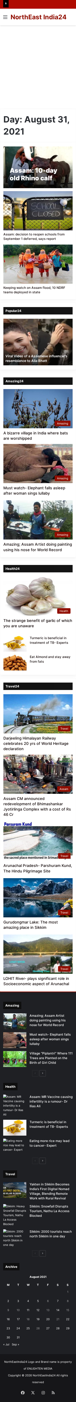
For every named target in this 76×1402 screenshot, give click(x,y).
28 (58, 1328)
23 (8, 1328)
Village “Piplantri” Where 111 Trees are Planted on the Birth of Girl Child (51, 1058)
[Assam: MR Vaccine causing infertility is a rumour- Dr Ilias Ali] (14, 1106)
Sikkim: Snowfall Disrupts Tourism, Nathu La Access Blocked (49, 1211)
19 (38, 1319)
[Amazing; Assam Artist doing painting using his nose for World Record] (14, 1021)
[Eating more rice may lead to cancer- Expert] (14, 1146)
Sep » (15, 1344)
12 (38, 1310)
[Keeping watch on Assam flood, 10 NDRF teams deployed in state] (37, 264)
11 (28, 1310)
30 (8, 1337)
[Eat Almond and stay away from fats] (15, 662)
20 (48, 1319)
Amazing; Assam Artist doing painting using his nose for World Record (48, 1020)
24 (18, 1328)
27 (47, 1328)
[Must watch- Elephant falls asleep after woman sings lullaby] (14, 1040)
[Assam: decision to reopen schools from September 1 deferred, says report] (37, 210)
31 (18, 1337)
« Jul (6, 1344)
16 (8, 1319)
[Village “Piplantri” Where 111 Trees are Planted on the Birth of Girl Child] (14, 1059)
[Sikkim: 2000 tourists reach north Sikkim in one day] (14, 1238)
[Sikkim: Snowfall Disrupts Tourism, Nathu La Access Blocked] (14, 1215)
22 (67, 1319)
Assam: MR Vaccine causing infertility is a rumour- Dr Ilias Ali (51, 1101)
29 (67, 1328)
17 (18, 1319)
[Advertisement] (38, 65)
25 (28, 1328)
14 (57, 1310)
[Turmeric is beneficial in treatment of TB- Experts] (15, 644)
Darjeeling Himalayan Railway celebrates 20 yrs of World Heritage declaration (36, 743)
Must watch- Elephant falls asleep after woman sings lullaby (50, 1039)
